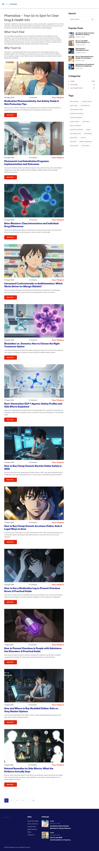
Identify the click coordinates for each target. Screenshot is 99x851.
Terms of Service (32, 824)
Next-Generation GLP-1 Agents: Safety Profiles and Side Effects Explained (33, 405)
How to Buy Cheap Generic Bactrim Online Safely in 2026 (33, 467)
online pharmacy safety (76, 109)
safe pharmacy (88, 133)
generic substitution (75, 125)
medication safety (86, 101)
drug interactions (85, 105)
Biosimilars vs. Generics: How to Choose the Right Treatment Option (32, 345)
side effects (85, 121)
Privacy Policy (31, 826)
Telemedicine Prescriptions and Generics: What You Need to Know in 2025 (85, 49)
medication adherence (76, 117)
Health (82, 81)
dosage (88, 129)
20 (33, 800)
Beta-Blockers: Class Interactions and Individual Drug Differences (31, 225)
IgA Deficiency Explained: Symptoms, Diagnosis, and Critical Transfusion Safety (85, 65)
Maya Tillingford (58, 98)
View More (10, 115)
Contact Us (30, 835)
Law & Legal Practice (82, 88)
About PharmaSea (32, 821)
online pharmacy (74, 101)
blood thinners (85, 145)
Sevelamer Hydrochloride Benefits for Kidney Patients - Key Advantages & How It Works (85, 33)
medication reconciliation (77, 113)
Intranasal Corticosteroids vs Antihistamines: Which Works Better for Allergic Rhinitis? (33, 285)
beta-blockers (74, 137)
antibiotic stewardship (85, 141)
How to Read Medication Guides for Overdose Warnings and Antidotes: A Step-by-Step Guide (85, 57)
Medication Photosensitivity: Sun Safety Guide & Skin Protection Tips (31, 102)
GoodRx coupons (74, 121)
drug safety (73, 141)
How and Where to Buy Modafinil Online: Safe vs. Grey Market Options (31, 710)
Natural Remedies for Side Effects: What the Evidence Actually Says (28, 770)
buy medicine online (75, 133)
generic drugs (73, 105)
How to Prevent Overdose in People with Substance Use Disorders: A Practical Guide (33, 650)
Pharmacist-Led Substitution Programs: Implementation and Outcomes (26, 163)
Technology (82, 84)
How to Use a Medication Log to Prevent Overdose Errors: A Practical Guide (32, 590)
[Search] (92, 19)
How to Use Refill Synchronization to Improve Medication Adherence (83, 41)
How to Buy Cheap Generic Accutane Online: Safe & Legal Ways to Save (33, 527)
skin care (83, 137)
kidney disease (74, 145)
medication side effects (76, 129)
